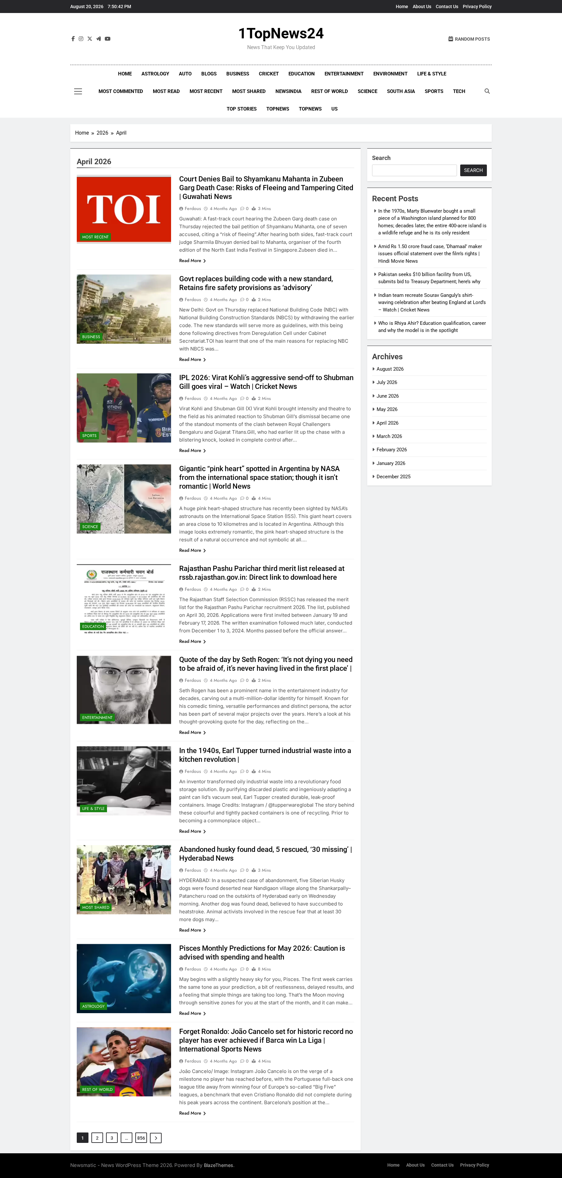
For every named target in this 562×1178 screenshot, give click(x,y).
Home (402, 6)
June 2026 (388, 396)
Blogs (209, 74)
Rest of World (329, 91)
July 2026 (387, 382)
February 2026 (392, 450)
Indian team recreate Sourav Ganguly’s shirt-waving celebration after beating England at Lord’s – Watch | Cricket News (432, 302)
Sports (434, 91)
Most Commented (121, 91)
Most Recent (206, 91)
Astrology (155, 74)
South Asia (401, 91)
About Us (422, 6)
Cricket (269, 74)
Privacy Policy (477, 6)
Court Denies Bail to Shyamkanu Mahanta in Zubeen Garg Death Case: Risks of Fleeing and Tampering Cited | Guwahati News (266, 188)
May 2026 (387, 409)
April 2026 (387, 423)
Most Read (166, 91)
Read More (190, 260)
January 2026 (391, 463)
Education (301, 74)
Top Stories (242, 109)
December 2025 (393, 477)
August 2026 (390, 369)
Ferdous (193, 208)
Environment (390, 74)
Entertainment (344, 74)
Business (237, 74)
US (334, 109)
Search (381, 157)
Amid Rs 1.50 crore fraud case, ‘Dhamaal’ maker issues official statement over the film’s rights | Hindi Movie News (430, 254)
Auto (185, 74)
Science (367, 91)
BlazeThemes (218, 1165)
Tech (459, 91)
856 (141, 1138)
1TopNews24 (281, 33)
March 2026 (389, 436)
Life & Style (431, 74)
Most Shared (249, 91)
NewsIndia (288, 91)
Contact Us (447, 6)
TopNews (277, 109)
